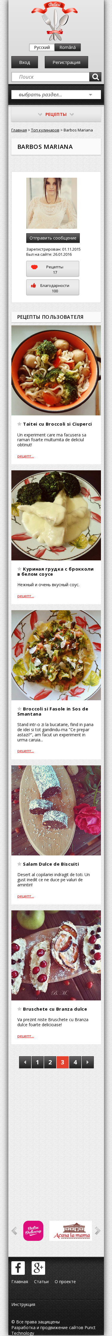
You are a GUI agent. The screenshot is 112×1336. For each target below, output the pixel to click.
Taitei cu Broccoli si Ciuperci (57, 424)
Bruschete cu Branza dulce (55, 1009)
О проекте (65, 1281)
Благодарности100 (54, 288)
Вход (24, 62)
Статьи (41, 1281)
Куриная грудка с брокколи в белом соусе (55, 571)
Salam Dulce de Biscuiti (51, 864)
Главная (19, 130)
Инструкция (23, 1304)
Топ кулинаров (45, 130)
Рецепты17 (54, 269)
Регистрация (66, 62)
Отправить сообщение (53, 238)
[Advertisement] (56, 1136)
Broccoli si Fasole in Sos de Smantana (52, 711)
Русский (42, 47)
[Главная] (54, 39)
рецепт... (25, 456)
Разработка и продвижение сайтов (47, 1327)
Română (67, 47)
